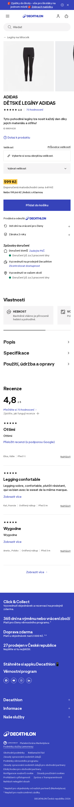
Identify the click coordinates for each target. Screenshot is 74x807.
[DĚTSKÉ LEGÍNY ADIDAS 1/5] (28, 66)
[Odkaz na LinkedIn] (29, 680)
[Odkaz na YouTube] (14, 680)
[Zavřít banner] (68, 5)
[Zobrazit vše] (4, 37)
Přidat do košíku (37, 205)
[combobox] (37, 168)
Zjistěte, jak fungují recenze (19, 413)
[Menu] (7, 16)
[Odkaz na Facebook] (6, 680)
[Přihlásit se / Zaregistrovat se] (58, 16)
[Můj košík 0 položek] (66, 16)
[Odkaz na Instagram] (21, 680)
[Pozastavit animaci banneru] (62, 5)
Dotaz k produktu (19, 137)
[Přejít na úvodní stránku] (33, 16)
